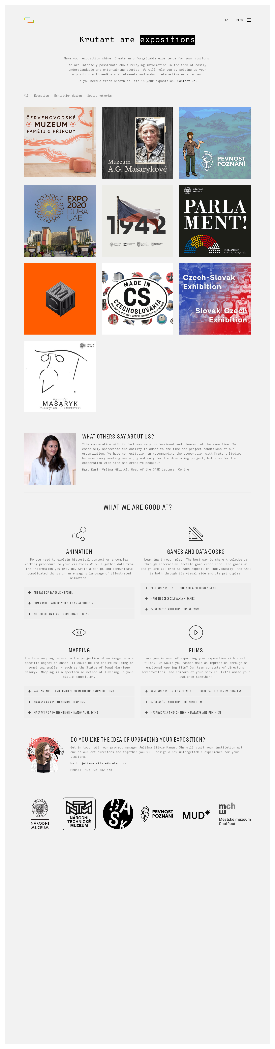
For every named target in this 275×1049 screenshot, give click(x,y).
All (26, 95)
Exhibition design (68, 95)
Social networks (99, 95)
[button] (244, 20)
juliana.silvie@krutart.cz (104, 763)
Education (41, 95)
